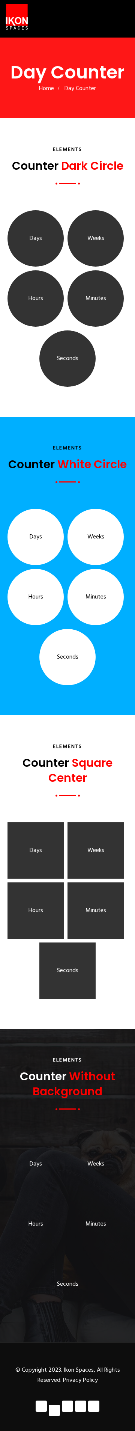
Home (46, 88)
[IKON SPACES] (17, 17)
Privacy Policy (80, 1380)
